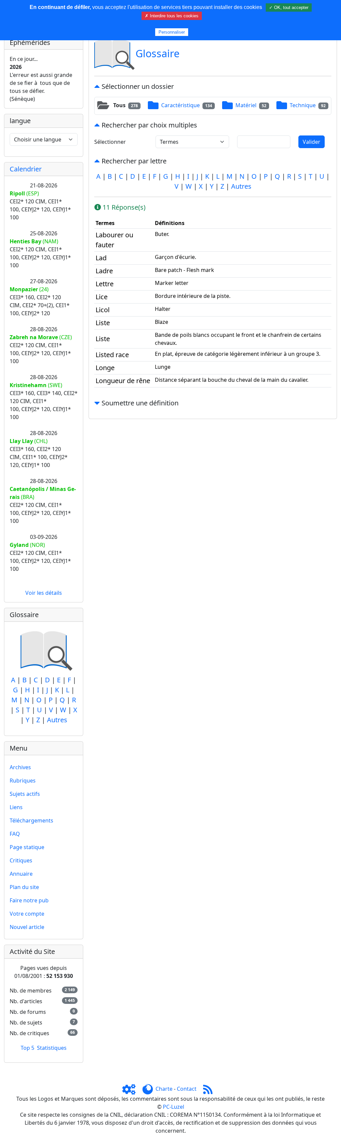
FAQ (15, 833)
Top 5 (27, 1047)
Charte (164, 1088)
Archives (20, 767)
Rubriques (23, 780)
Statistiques (52, 1047)
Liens (16, 807)
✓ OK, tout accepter (288, 7)
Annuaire (21, 873)
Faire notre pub (29, 900)
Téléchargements (31, 820)
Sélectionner (110, 141)
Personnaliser (172, 32)
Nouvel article (27, 927)
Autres (57, 719)
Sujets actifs (25, 794)
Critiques (21, 860)
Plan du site (24, 887)
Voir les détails (43, 592)
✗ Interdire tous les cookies (171, 15)
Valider (311, 141)
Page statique (27, 847)
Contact (186, 1088)
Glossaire (157, 53)
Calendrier (26, 168)
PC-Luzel (173, 1106)
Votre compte (27, 913)
